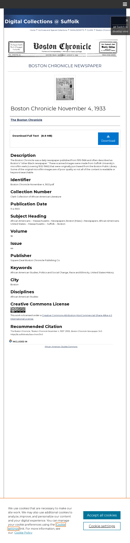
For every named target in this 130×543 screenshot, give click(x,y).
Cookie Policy (23, 532)
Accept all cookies (102, 515)
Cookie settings (102, 526)
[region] (65, 520)
